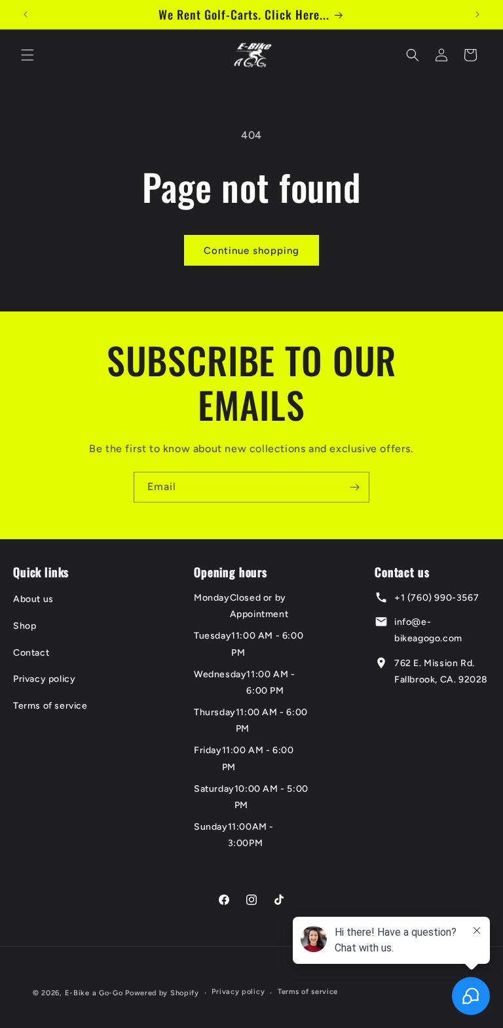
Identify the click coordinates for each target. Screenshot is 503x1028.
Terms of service (50, 705)
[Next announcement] (477, 14)
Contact (31, 652)
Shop (24, 625)
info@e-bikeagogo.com (428, 630)
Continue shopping (251, 251)
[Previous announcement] (25, 14)
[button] (27, 55)
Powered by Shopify (162, 993)
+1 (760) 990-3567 (436, 597)
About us (33, 599)
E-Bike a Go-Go (94, 993)
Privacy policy (44, 678)
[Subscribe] (354, 487)
